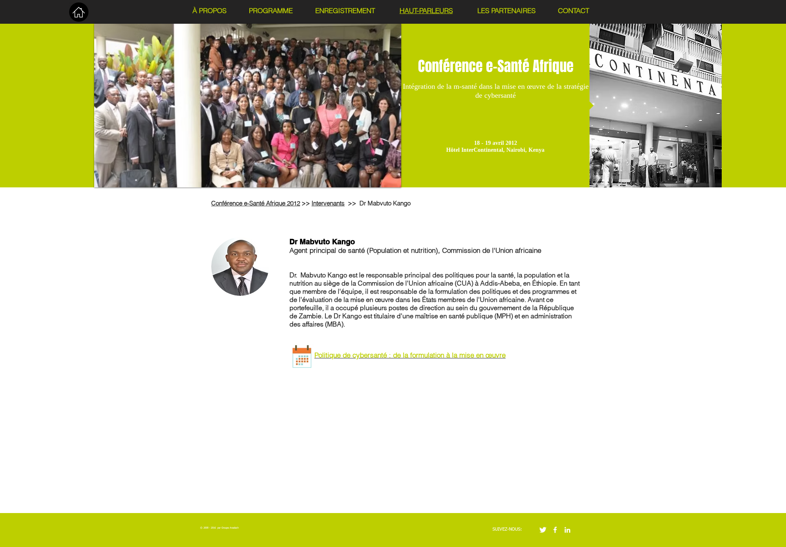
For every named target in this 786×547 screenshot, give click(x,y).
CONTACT (573, 10)
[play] (384, 180)
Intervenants (328, 203)
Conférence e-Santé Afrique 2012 (255, 203)
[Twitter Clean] (543, 530)
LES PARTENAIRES (506, 10)
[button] (247, 105)
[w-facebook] (555, 530)
